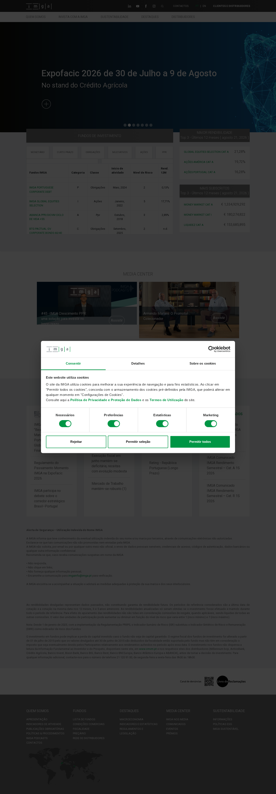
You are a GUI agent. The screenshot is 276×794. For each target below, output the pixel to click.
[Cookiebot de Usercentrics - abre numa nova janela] (211, 349)
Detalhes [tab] (138, 363)
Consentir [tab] (73, 363)
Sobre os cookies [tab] (203, 363)
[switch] (114, 423)
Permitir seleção (138, 441)
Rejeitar (76, 441)
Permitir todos (200, 441)
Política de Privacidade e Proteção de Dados (105, 400)
